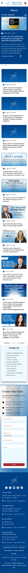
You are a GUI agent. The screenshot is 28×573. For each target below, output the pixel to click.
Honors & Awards (19, 550)
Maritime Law (11, 375)
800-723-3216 (6, 397)
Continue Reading (7, 56)
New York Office (7, 519)
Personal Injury (11, 357)
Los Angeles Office (7, 505)
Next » (22, 343)
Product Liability (12, 359)
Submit (14, 464)
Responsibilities (6, 565)
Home (2, 65)
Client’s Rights (16, 563)
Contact (14, 553)
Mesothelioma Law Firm (10, 547)
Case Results (8, 550)
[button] (2, 3)
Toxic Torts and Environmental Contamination (11, 368)
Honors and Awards (13, 355)
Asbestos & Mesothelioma (15, 353)
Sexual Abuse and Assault (15, 373)
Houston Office (6, 492)
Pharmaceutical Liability (14, 364)
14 (19, 343)
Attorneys (22, 547)
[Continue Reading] (21, 56)
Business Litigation (13, 362)
